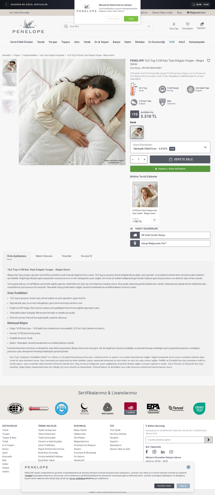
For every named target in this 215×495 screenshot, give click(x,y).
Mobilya (139, 42)
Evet (131, 18)
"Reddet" (29, 476)
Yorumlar (66, 256)
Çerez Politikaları (46, 445)
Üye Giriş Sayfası (118, 434)
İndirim (5, 471)
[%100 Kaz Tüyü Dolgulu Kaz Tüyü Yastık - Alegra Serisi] (145, 194)
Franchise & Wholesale (85, 452)
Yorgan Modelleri (30, 55)
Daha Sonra (113, 18)
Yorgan (53, 42)
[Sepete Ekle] (155, 220)
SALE (182, 42)
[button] (69, 162)
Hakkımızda (80, 434)
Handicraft (79, 460)
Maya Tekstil (80, 430)
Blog (179, 12)
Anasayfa (6, 55)
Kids (4, 460)
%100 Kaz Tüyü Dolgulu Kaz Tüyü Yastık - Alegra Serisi (144, 212)
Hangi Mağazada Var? (153, 243)
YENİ (172, 42)
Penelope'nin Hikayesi (85, 445)
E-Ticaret (98, 492)
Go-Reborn (79, 456)
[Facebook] (147, 452)
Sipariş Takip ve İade (162, 12)
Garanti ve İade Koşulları (50, 441)
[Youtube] (171, 451)
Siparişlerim (116, 445)
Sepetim (114, 441)
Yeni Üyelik (115, 430)
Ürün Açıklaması (16, 256)
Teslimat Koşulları (47, 437)
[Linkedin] (163, 452)
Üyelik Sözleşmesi (47, 430)
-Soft (91, 492)
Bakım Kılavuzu (44, 256)
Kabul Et (183, 486)
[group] (72, 112)
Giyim (127, 42)
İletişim (77, 449)
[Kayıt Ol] (208, 440)
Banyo (116, 42)
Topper (65, 42)
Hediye (5, 468)
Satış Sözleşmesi (46, 434)
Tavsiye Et (86, 256)
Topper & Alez (9, 437)
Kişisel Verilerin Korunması (51, 449)
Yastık (41, 42)
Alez (77, 42)
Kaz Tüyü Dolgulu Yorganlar (52, 55)
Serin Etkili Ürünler (21, 42)
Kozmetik (7, 456)
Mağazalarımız (198, 12)
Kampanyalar (197, 42)
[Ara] (66, 26)
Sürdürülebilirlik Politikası (50, 456)
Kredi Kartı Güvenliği (48, 452)
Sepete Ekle (183, 159)
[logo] (28, 26)
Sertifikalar (79, 437)
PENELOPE (137, 60)
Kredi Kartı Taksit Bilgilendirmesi (46, 461)
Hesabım (114, 437)
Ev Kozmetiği (157, 42)
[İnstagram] (154, 452)
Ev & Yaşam (102, 42)
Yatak (87, 42)
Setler (5, 464)
